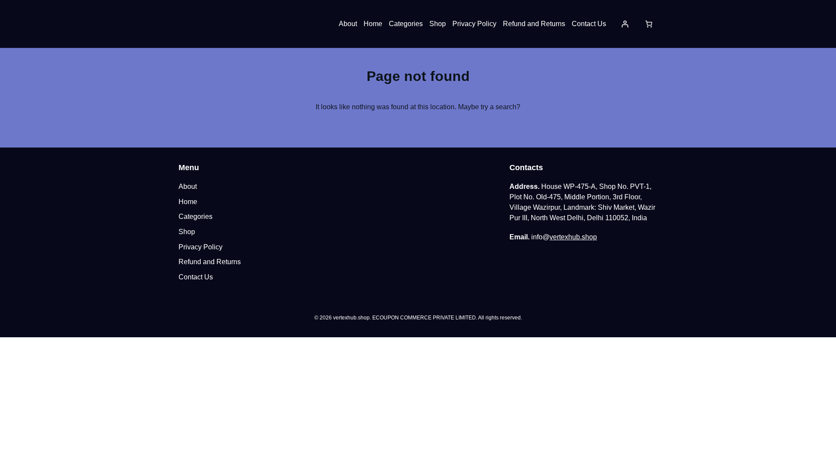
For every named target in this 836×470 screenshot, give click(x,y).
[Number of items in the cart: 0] (648, 24)
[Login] (625, 24)
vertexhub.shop (573, 237)
